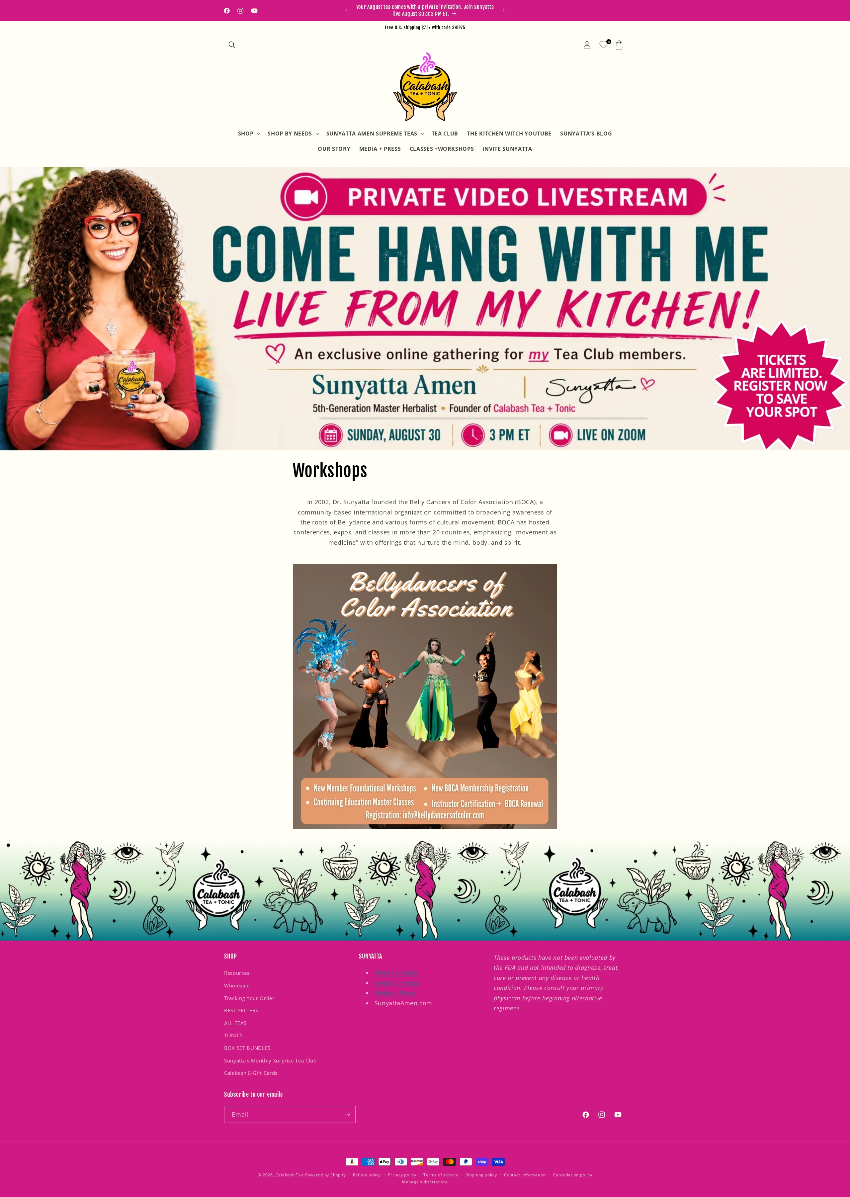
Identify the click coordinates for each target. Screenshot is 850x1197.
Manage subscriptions (425, 1181)
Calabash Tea (290, 1175)
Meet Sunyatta (396, 973)
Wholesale (237, 985)
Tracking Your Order (249, 998)
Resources (236, 973)
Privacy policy (402, 1175)
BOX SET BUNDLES (247, 1048)
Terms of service (440, 1175)
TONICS (233, 1035)
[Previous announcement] (346, 11)
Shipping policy (481, 1175)
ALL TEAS (235, 1023)
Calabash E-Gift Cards (251, 1073)
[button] (232, 45)
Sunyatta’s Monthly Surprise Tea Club (270, 1060)
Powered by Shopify (325, 1175)
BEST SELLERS (241, 1010)
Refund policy (367, 1175)
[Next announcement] (503, 11)
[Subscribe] (347, 1114)
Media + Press (396, 993)
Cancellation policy (572, 1175)
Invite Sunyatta (397, 983)
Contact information (525, 1175)
